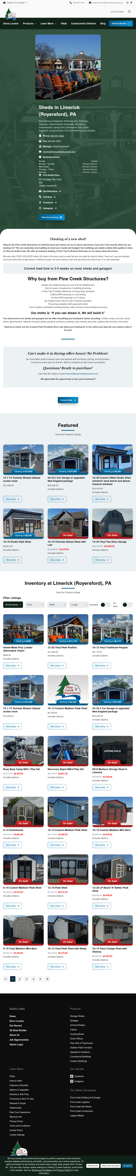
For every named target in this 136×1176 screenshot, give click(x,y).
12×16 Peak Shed (57, 887)
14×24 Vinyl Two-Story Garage (109, 541)
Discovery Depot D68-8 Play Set (66, 769)
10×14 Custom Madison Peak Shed (67, 830)
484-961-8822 (57, 135)
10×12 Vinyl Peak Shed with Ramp (67, 948)
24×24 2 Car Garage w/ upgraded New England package (66, 479)
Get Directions (50, 191)
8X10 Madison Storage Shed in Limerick (109, 770)
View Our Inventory (50, 217)
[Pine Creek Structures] (9, 14)
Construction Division (83, 23)
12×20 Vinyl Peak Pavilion (62, 647)
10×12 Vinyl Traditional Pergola (110, 647)
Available (93, 604)
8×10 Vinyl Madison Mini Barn (20, 948)
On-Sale (115, 604)
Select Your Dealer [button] (16, 2)
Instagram (127, 2)
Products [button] (28, 23)
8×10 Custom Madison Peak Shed (22, 887)
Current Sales (117, 11)
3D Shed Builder (119, 23)
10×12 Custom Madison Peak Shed (67, 708)
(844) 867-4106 (78, 2)
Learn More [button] (47, 23)
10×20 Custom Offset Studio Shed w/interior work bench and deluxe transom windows (111, 481)
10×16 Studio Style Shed (17, 541)
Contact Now (67, 400)
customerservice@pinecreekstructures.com (107, 2)
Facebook (131, 2)
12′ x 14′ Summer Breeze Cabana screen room (21, 479)
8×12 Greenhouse (13, 830)
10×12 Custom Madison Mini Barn (111, 830)
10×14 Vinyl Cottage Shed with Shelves (109, 950)
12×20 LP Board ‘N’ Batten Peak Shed (110, 889)
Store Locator (11, 23)
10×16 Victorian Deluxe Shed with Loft (67, 543)
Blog (103, 23)
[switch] (105, 604)
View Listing (11, 499)
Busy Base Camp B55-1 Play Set (21, 769)
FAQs (64, 23)
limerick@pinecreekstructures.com (59, 151)
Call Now (47, 196)
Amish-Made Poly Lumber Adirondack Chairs (18, 649)
